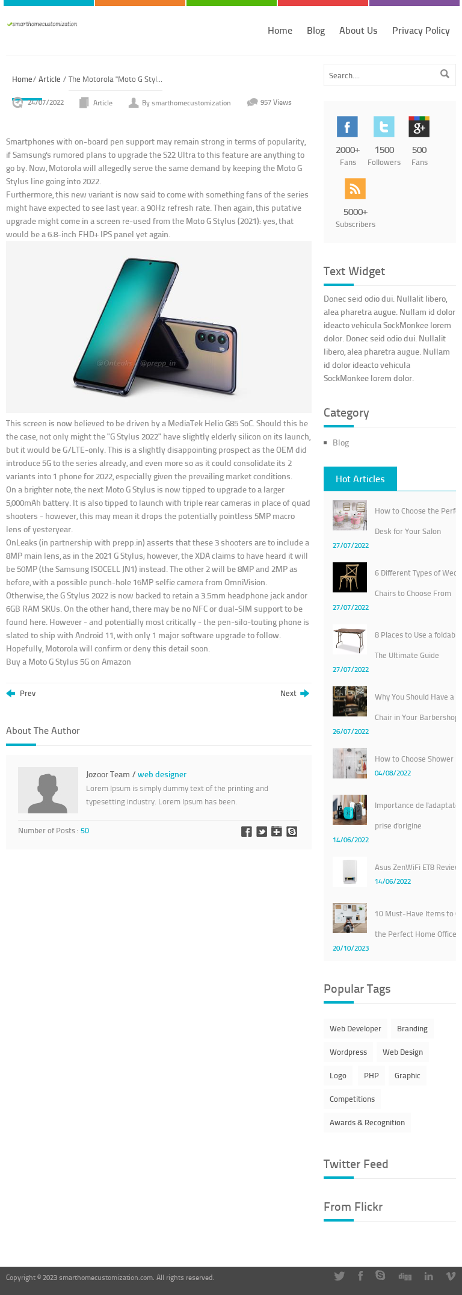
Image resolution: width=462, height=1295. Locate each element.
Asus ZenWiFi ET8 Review (418, 867)
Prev (26, 693)
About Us (358, 30)
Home (280, 30)
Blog (316, 30)
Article (49, 78)
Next (290, 693)
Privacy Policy (421, 30)
